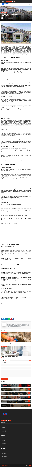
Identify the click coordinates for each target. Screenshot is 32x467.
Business (3, 424)
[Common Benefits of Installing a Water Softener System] (16, 337)
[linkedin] (11, 1)
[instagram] (9, 1)
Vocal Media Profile (4, 456)
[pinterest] (14, 1)
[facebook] (6, 1)
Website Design (4, 430)
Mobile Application (4, 443)
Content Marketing (4, 444)
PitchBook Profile (4, 453)
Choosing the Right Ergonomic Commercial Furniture (9, 356)
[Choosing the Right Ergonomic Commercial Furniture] (16, 351)
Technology (3, 427)
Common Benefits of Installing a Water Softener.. (8, 343)
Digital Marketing (4, 431)
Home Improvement (4, 12)
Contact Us (27, 465)
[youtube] (12, 1)
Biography (3, 440)
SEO (2, 437)
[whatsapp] (8, 1)
